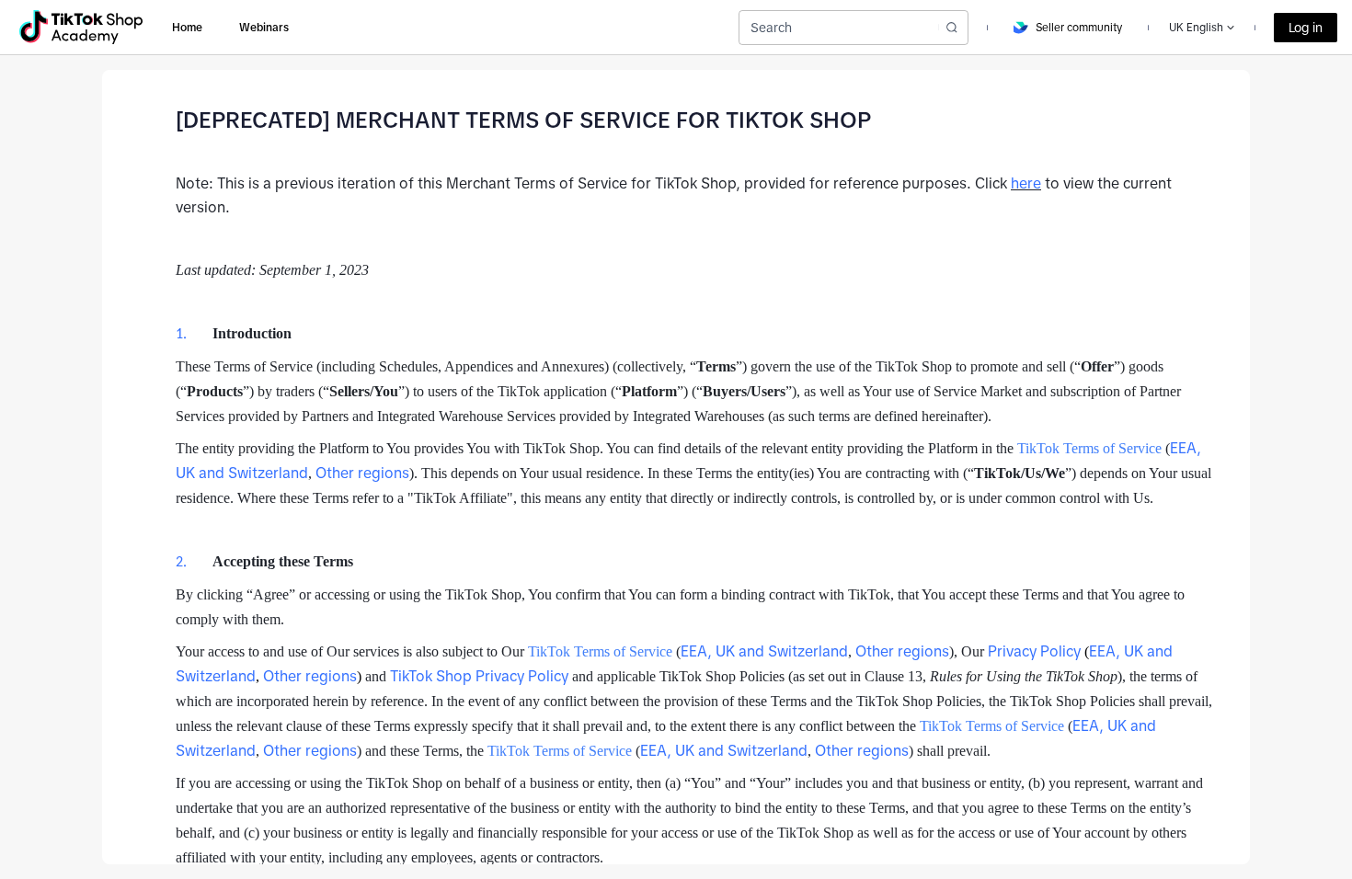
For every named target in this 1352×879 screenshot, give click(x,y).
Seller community (1079, 27)
